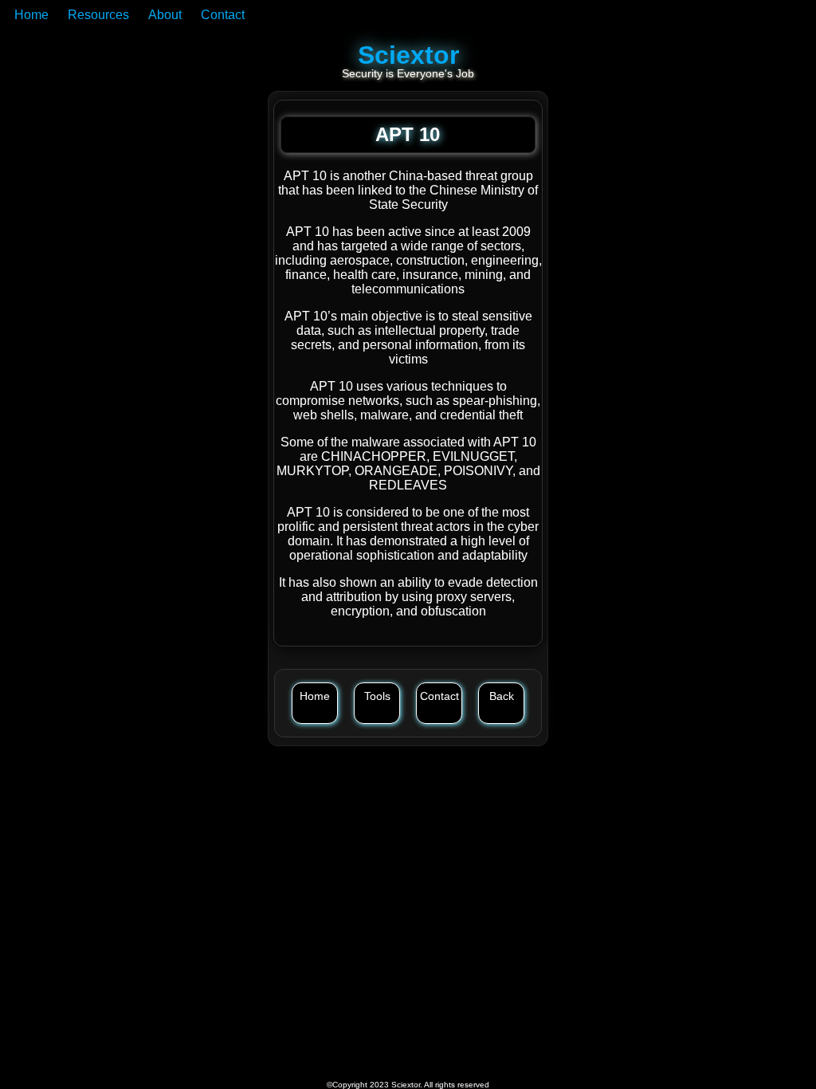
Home (31, 15)
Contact (223, 15)
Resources (98, 15)
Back (501, 696)
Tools (377, 696)
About (165, 15)
